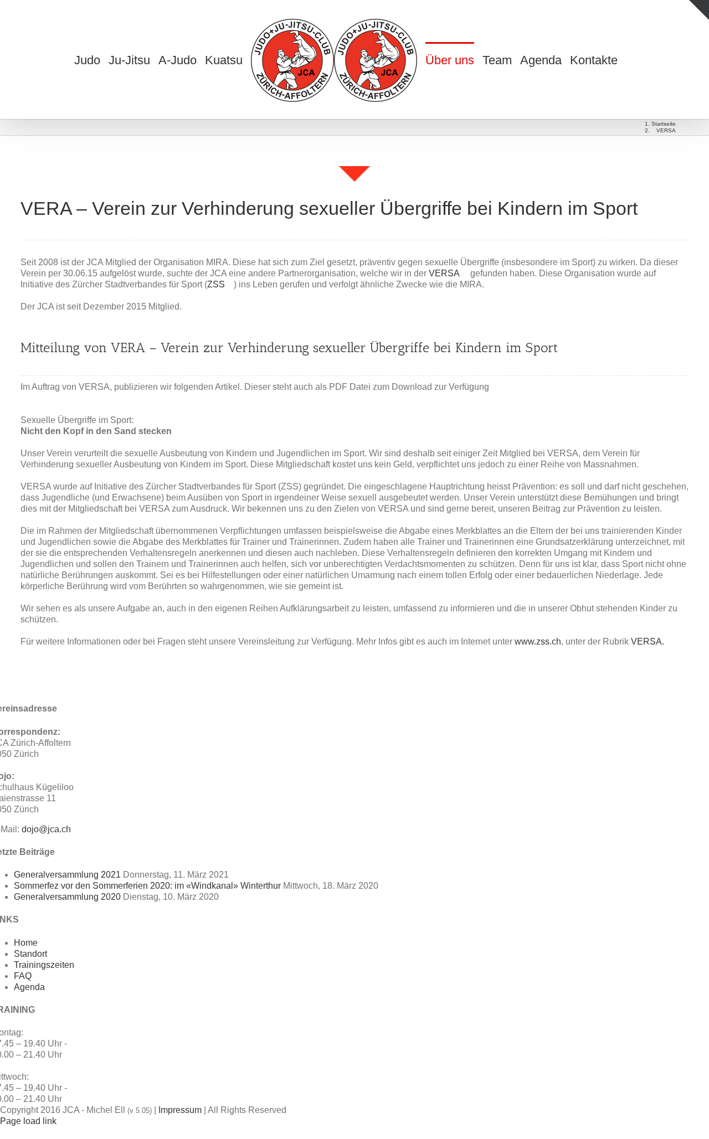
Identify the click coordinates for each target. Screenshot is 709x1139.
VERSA (445, 273)
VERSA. (647, 641)
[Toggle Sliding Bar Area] (699, 10)
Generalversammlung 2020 (67, 896)
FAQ (23, 976)
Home (26, 942)
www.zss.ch (538, 641)
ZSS (217, 284)
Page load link (28, 1121)
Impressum (180, 1110)
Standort (30, 953)
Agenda (29, 987)
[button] (630, 60)
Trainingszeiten (44, 965)
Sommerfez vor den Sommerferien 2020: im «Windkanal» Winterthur (147, 885)
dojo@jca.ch (46, 829)
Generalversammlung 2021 (67, 874)
